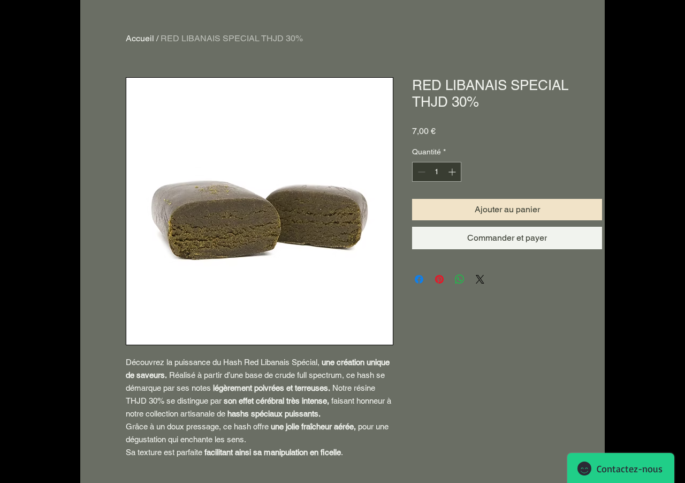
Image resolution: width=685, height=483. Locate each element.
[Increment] (453, 171)
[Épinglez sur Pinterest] (439, 279)
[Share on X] (480, 279)
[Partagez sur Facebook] (419, 279)
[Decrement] (420, 171)
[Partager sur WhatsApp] (459, 279)
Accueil (140, 38)
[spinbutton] (436, 171)
